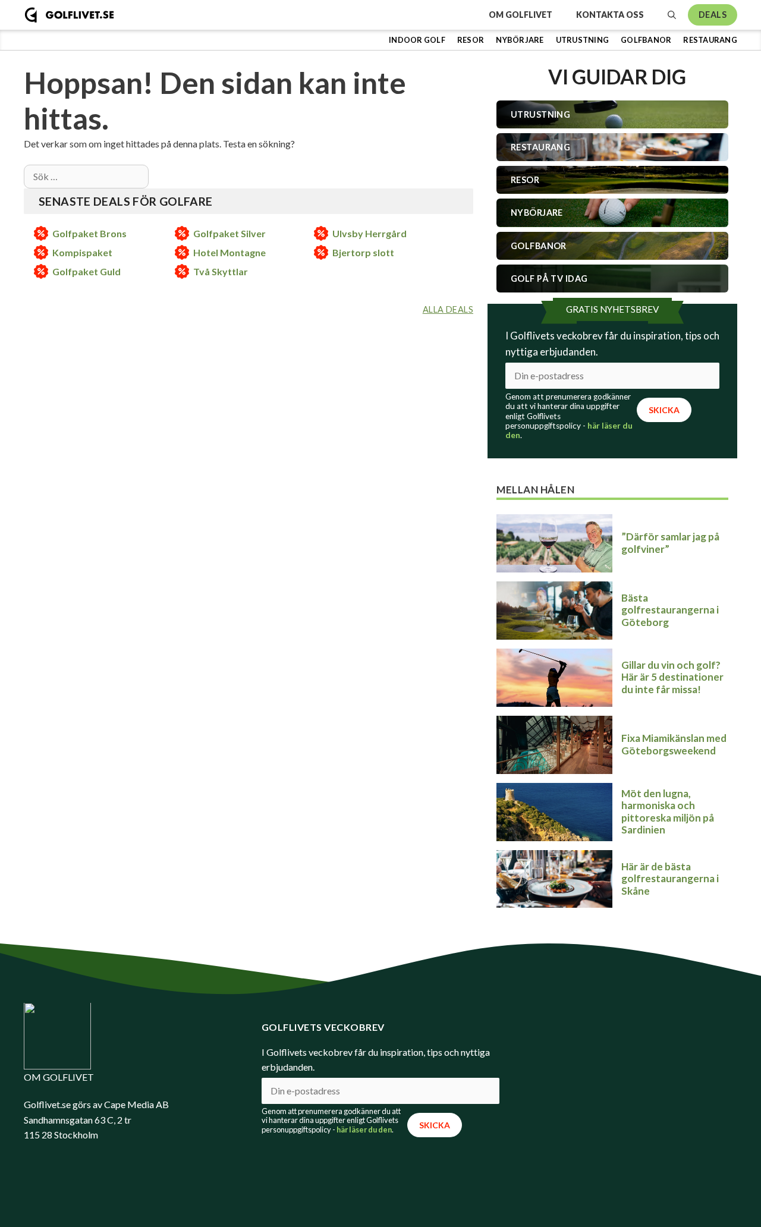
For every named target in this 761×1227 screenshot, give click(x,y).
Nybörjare (519, 40)
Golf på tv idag (549, 278)
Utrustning (582, 40)
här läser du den (364, 1129)
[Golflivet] (69, 15)
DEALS (713, 15)
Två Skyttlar (220, 271)
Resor (470, 40)
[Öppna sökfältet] (672, 15)
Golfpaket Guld (86, 271)
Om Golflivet (520, 15)
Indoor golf (417, 40)
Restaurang (710, 40)
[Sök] (161, 177)
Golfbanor (646, 40)
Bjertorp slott (363, 252)
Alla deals (448, 309)
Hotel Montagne (229, 252)
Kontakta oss (610, 15)
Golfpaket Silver (229, 233)
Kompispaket (82, 252)
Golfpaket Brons (89, 233)
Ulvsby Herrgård (369, 233)
